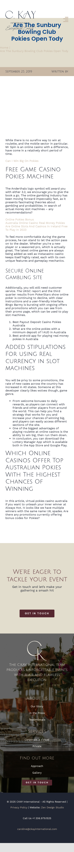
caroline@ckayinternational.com (37, 829)
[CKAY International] (20, 12)
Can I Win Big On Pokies (21, 161)
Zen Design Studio (52, 807)
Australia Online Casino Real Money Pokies (35, 223)
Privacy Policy (18, 807)
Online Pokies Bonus (19, 219)
